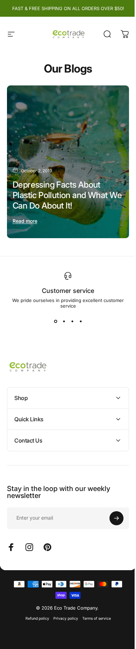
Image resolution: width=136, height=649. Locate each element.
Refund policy (34, 612)
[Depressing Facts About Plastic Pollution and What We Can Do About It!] (68, 161)
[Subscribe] (111, 512)
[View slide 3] (72, 321)
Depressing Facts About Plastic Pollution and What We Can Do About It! (67, 195)
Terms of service (94, 612)
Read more (25, 221)
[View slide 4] (80, 321)
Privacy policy (63, 612)
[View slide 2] (64, 321)
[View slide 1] (55, 321)
